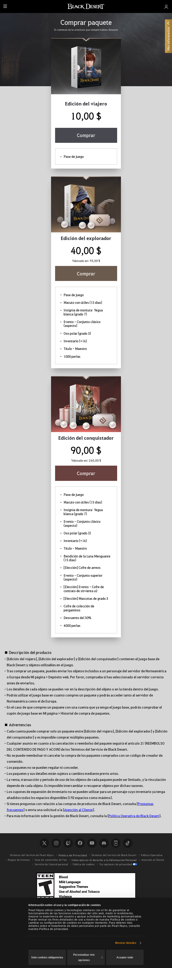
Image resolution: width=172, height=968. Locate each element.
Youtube (92, 843)
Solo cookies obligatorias (47, 957)
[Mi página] (166, 6)
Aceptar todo (124, 957)
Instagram (56, 843)
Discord (104, 843)
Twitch (68, 843)
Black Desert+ (115, 843)
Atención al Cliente (78, 809)
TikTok (127, 843)
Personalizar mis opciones (84, 957)
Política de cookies (84, 864)
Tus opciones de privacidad (115, 864)
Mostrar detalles (125, 942)
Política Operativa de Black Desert (134, 816)
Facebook (80, 843)
